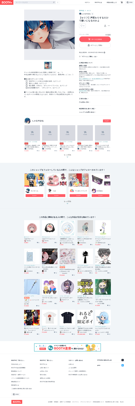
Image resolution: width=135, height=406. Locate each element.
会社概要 (50, 401)
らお (54, 191)
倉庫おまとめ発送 (45, 378)
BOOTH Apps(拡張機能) (18, 367)
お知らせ (71, 364)
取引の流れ (84, 98)
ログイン (87, 2)
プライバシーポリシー (85, 401)
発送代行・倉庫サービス (18, 374)
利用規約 (56, 401)
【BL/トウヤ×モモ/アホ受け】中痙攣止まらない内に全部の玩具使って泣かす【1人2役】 (102, 146)
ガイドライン (75, 401)
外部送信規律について (98, 401)
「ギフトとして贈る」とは (88, 56)
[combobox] (35, 2)
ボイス (89, 10)
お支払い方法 (85, 102)
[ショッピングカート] (121, 2)
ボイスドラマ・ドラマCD (30, 141)
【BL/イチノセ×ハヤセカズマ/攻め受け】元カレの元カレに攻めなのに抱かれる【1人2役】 (67, 146)
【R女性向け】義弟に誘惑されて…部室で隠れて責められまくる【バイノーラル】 (85, 146)
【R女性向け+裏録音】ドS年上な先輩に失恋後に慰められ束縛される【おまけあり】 (32, 146)
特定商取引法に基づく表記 (86, 108)
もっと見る (67, 201)
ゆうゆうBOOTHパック (98, 78)
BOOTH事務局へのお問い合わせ (78, 374)
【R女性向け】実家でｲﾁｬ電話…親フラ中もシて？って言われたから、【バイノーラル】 (49, 146)
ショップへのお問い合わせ (86, 112)
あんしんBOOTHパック (85, 78)
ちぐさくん (34, 191)
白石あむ (100, 191)
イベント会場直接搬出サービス (20, 378)
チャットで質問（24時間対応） (78, 371)
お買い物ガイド (44, 367)
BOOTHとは (98, 2)
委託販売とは (15, 385)
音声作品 (81, 10)
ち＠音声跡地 (38, 121)
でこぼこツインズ (81, 191)
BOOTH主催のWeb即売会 (47, 381)
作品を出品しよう (112, 2)
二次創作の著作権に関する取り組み (21, 388)
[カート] (92, 13)
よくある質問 (72, 367)
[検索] (54, 2)
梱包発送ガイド (15, 381)
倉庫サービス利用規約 (65, 401)
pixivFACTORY (83, 90)
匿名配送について (16, 371)
